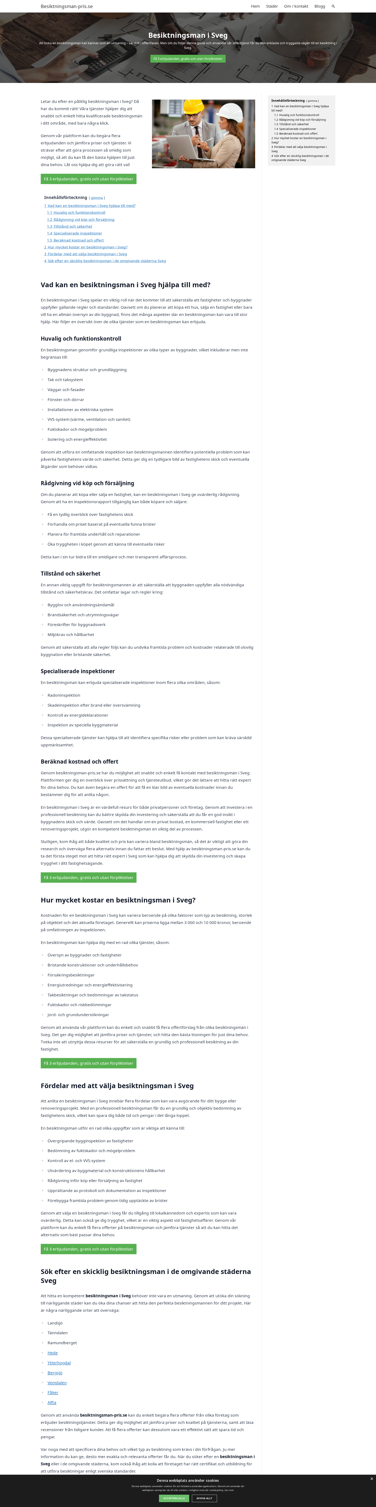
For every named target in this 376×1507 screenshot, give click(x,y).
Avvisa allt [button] (204, 1498)
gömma (97, 197)
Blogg (320, 6)
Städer (272, 6)
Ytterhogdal (59, 1362)
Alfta (52, 1402)
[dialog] (188, 1491)
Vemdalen (57, 1382)
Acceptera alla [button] (174, 1498)
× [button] (371, 1478)
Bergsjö (55, 1372)
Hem (255, 6)
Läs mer (229, 1490)
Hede (53, 1352)
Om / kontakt (296, 6)
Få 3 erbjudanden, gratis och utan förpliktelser (188, 59)
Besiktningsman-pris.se (67, 6)
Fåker (53, 1392)
